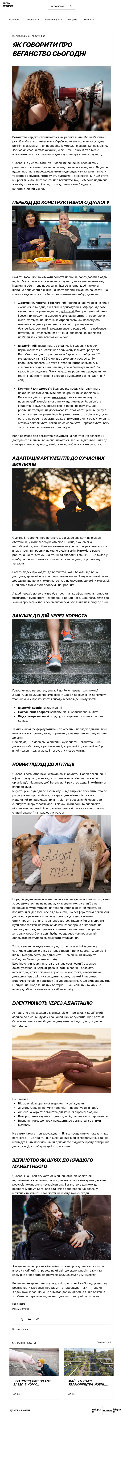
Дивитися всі (104, 1342)
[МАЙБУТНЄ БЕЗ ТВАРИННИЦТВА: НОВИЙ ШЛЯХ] (89, 1362)
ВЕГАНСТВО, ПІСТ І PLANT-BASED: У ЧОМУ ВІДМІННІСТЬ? (32, 1382)
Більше (87, 19)
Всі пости (14, 19)
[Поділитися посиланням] (37, 1319)
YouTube (107, 1410)
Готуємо (72, 19)
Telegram (117, 1410)
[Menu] (118, 4)
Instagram (96, 1410)
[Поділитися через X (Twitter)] (21, 1319)
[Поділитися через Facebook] (13, 1319)
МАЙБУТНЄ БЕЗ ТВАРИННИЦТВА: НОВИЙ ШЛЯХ (86, 1382)
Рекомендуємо (53, 19)
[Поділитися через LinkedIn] (29, 1319)
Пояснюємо (32, 19)
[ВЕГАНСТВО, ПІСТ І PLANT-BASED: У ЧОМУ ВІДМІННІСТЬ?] (34, 1362)
